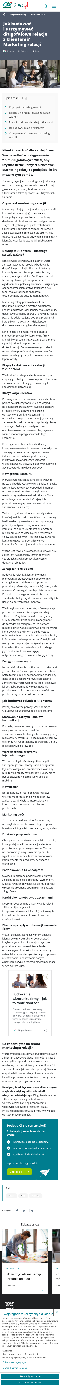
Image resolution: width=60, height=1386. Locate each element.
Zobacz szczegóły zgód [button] (15, 1362)
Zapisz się (16, 1171)
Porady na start (38, 15)
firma (23, 1196)
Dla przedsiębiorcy (18, 15)
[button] (57, 1312)
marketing (35, 1196)
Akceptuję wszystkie (30, 1376)
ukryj (24, 98)
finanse (11, 1196)
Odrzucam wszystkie (30, 1382)
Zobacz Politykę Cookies (14, 1368)
